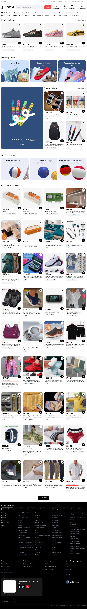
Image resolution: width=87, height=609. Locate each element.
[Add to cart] (19, 43)
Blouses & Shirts (22, 532)
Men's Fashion (52, 12)
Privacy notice (5, 566)
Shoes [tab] (73, 509)
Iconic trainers (8, 20)
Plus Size (3, 517)
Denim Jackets (74, 538)
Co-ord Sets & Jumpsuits (25, 542)
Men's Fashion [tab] (20, 509)
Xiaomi (27, 15)
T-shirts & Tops (22, 515)
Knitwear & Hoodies (23, 517)
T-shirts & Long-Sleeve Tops (25, 512)
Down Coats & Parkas (58, 515)
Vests (71, 551)
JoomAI (68, 574)
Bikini (36, 550)
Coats (36, 555)
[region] (43, 37)
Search (48, 7)
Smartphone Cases (40, 12)
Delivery (53, 1)
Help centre (45, 1)
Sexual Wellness (74, 15)
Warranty (60, 1)
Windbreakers (56, 530)
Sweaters (37, 520)
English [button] (4, 1)
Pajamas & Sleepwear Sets (42, 535)
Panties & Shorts (74, 533)
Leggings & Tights (57, 532)
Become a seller (27, 564)
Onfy (67, 566)
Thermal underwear (75, 553)
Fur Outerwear (56, 550)
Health (53, 15)
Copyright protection (50, 566)
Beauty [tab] (66, 509)
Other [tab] (79, 509)
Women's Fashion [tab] (7, 509)
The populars (50, 88)
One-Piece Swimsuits (58, 537)
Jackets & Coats (22, 530)
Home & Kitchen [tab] (31, 509)
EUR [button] (11, 1)
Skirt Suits (72, 536)
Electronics (17, 12)
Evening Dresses (39, 527)
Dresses (20, 520)
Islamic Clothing (56, 552)
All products (81, 20)
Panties (54, 540)
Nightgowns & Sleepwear (77, 517)
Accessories (4, 515)
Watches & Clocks (18, 15)
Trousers (20, 522)
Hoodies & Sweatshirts (24, 527)
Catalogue (67, 1)
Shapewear (73, 519)
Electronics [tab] (43, 509)
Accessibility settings (7, 572)
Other (3, 525)
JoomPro (68, 572)
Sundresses (55, 520)
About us (47, 564)
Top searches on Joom (77, 1)
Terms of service (27, 566)
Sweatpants (55, 522)
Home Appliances (27, 12)
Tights (54, 527)
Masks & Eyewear (74, 546)
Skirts (36, 517)
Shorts (37, 537)
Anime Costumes (57, 542)
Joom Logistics (70, 564)
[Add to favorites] (19, 25)
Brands (79, 12)
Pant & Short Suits (40, 542)
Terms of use (4, 569)
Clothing (3, 512)
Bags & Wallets (5, 522)
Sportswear (21, 552)
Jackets (37, 515)
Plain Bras (55, 517)
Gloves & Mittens (74, 541)
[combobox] (29, 7)
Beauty (47, 15)
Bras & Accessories (40, 525)
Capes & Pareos (74, 527)
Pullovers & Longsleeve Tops (26, 547)
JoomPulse (69, 569)
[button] (19, 586)
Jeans (36, 530)
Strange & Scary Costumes (77, 548)
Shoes (60, 12)
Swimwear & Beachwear (24, 555)
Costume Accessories (58, 512)
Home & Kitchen (62, 15)
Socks (19, 550)
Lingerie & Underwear (24, 537)
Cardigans (38, 547)
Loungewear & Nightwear (25, 545)
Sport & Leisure (5, 15)
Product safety (49, 569)
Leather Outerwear (75, 543)
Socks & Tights (22, 540)
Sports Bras (73, 522)
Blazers (54, 547)
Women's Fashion (69, 12)
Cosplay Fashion (22, 535)
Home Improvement (37, 15)
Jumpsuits (55, 555)
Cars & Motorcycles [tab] (54, 509)
